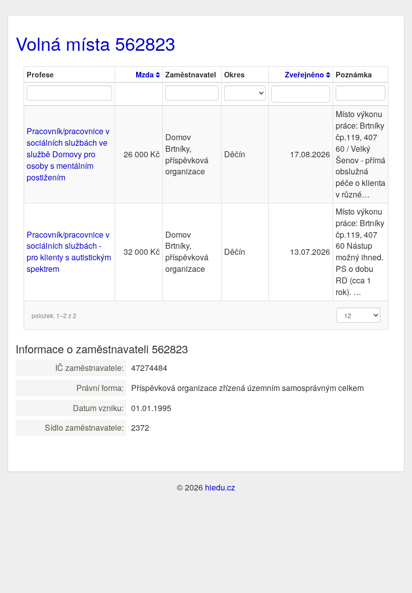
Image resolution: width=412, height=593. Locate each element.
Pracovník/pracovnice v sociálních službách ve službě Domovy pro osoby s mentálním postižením (68, 153)
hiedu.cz (220, 487)
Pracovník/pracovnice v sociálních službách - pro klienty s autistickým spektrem (69, 252)
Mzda (146, 74)
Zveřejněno (305, 74)
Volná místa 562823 (95, 43)
